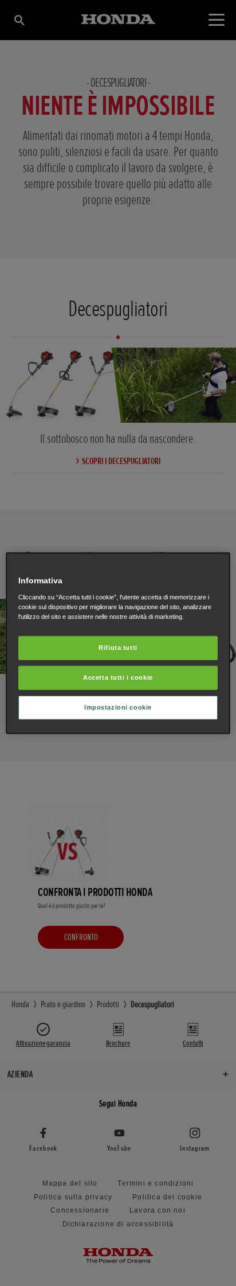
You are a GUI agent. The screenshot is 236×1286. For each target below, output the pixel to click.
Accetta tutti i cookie (118, 676)
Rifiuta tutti (118, 647)
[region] (118, 643)
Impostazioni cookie (118, 706)
